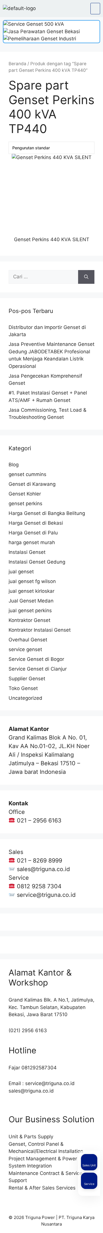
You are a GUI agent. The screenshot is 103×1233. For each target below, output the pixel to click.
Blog (14, 464)
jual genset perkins (30, 610)
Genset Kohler (25, 494)
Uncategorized (25, 698)
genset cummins (27, 474)
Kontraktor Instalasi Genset (40, 630)
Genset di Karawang (32, 484)
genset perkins (25, 503)
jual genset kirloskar (31, 591)
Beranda (17, 63)
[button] (95, 8)
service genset (25, 649)
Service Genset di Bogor (36, 659)
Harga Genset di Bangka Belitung (47, 513)
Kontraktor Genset (29, 620)
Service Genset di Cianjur (38, 669)
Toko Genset (23, 688)
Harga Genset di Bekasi (36, 523)
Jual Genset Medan (31, 601)
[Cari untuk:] (43, 277)
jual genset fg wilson (32, 581)
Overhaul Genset (28, 640)
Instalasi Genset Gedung (37, 562)
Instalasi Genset (27, 552)
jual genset (21, 571)
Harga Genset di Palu (33, 533)
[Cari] (86, 277)
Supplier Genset (27, 678)
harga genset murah (32, 542)
